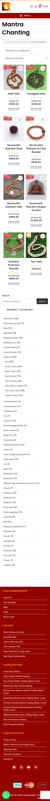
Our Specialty (9, 602)
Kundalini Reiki (10, 637)
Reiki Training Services (13, 632)
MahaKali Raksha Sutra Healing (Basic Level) (23, 714)
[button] (25, 15)
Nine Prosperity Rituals (13, 724)
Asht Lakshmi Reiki (12, 646)
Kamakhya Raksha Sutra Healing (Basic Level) (24, 698)
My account (8, 617)
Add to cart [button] (13, 108)
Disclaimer (8, 759)
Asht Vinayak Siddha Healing (16, 676)
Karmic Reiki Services (13, 642)
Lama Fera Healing (11, 671)
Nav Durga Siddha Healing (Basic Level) (21, 681)
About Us (7, 597)
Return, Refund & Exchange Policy (18, 744)
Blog (5, 607)
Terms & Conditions (12, 754)
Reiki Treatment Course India (16, 651)
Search (5, 295)
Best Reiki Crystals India (14, 656)
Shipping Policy (10, 749)
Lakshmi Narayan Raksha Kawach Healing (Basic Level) (22, 708)
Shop (5, 612)
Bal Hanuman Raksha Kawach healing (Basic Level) (23, 691)
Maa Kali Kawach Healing (14, 719)
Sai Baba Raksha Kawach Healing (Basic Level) (24, 703)
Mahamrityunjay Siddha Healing (17, 686)
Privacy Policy (9, 739)
